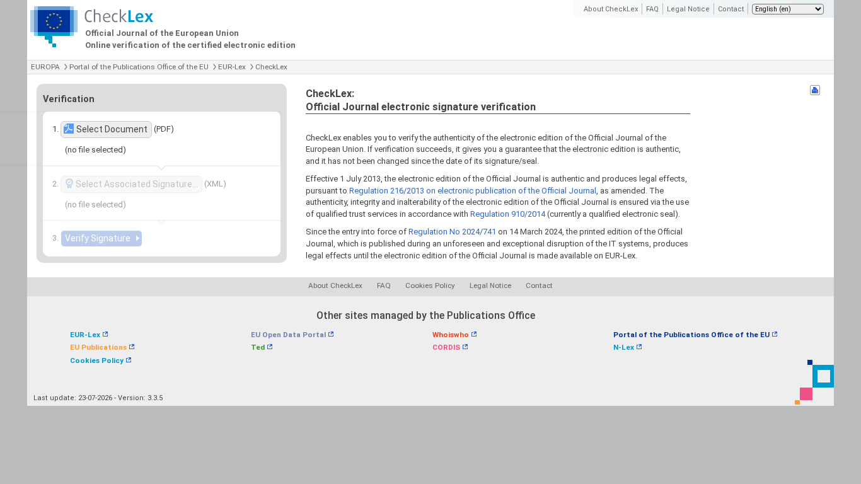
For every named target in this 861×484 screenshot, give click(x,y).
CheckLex (271, 66)
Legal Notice (688, 9)
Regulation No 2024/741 (452, 231)
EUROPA (45, 66)
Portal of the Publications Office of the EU (139, 66)
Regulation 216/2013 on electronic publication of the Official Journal (472, 190)
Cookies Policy (430, 285)
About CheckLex (611, 9)
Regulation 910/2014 (507, 214)
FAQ (652, 9)
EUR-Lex (232, 66)
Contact (731, 9)
